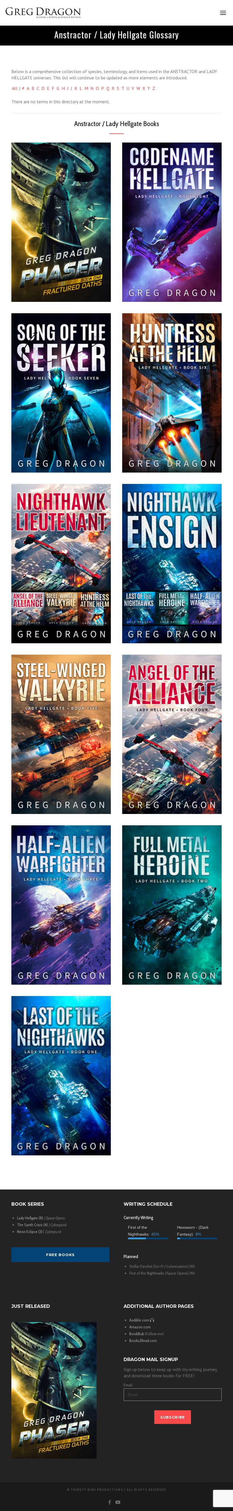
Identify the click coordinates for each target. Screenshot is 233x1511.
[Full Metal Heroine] (172, 905)
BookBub (136, 1333)
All (14, 88)
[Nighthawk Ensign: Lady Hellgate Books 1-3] (172, 563)
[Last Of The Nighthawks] (61, 1075)
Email (128, 1385)
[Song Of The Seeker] (61, 393)
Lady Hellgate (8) (30, 1218)
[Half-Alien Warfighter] (61, 905)
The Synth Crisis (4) (32, 1224)
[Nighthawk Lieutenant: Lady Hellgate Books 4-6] (61, 563)
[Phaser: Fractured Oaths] (61, 222)
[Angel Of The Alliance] (172, 734)
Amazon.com (140, 1326)
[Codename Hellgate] (172, 222)
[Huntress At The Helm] (172, 393)
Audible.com (139, 1320)
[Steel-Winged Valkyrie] (61, 734)
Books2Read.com (143, 1340)
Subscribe (172, 1417)
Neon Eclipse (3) (29, 1231)
